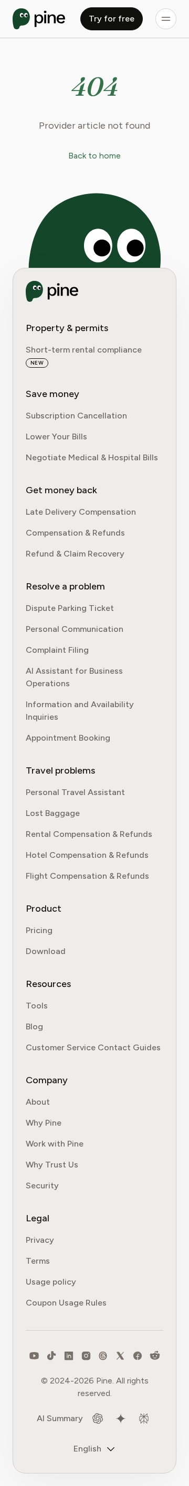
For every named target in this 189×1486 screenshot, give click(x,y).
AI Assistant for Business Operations (74, 677)
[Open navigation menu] (165, 18)
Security (42, 1185)
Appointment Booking (68, 738)
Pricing (39, 930)
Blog (34, 1026)
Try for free (111, 19)
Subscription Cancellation (76, 416)
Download (46, 951)
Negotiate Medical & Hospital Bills (92, 457)
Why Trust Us (52, 1165)
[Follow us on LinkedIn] (68, 1355)
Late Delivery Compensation (81, 512)
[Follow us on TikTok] (51, 1355)
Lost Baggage (53, 813)
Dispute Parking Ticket (70, 608)
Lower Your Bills (56, 436)
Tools (37, 1006)
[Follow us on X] (120, 1355)
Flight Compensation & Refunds (87, 876)
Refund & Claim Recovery (75, 554)
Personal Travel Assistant (75, 792)
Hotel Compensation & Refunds (87, 855)
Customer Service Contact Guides (93, 1047)
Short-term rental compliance (84, 350)
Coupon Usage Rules (66, 1303)
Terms (38, 1261)
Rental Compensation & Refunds (89, 834)
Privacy (40, 1240)
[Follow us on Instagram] (86, 1355)
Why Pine (43, 1123)
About (38, 1102)
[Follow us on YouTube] (34, 1355)
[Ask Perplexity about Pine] (143, 1418)
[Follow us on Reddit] (154, 1355)
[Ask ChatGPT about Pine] (97, 1418)
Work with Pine (54, 1144)
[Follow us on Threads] (102, 1355)
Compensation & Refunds (75, 533)
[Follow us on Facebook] (137, 1355)
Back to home (94, 156)
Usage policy (51, 1282)
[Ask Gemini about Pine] (120, 1418)
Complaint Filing (57, 650)
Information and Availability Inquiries (80, 710)
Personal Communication (74, 629)
